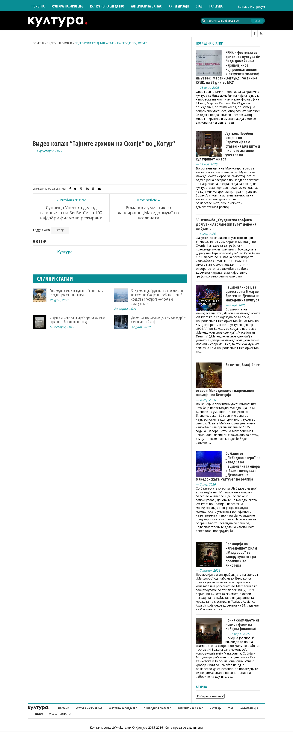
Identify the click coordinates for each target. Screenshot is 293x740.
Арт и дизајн (179, 6)
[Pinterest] (93, 189)
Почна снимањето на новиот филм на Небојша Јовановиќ (242, 624)
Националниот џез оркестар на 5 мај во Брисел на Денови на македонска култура (242, 294)
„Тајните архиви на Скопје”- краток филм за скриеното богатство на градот (77, 319)
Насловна (65, 43)
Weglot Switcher (60, 714)
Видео (51, 43)
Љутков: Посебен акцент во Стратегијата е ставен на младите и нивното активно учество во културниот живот (228, 146)
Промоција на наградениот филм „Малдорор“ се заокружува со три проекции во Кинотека (241, 554)
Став (230, 708)
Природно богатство (157, 708)
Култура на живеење (89, 708)
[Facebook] (70, 189)
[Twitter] (75, 189)
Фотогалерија (249, 708)
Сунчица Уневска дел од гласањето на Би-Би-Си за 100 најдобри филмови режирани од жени (71, 215)
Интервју (215, 708)
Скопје (60, 230)
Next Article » (148, 200)
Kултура (64, 252)
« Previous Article (71, 200)
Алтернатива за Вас (146, 6)
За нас (242, 6)
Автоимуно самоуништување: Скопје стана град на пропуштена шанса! (77, 292)
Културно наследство (123, 708)
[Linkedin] (87, 189)
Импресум (257, 6)
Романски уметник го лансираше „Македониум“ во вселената (148, 212)
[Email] (99, 189)
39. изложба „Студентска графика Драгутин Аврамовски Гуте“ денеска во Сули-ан (226, 224)
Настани (63, 708)
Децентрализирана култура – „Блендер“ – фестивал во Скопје (158, 319)
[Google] (81, 189)
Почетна (38, 6)
